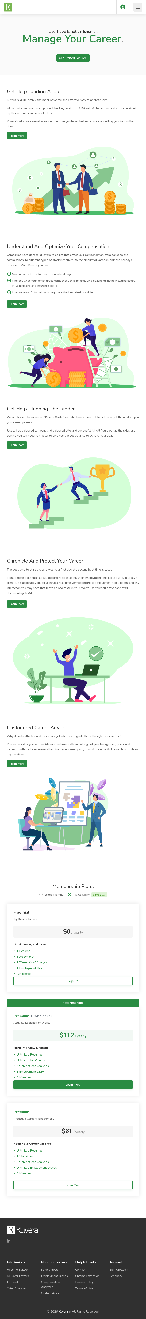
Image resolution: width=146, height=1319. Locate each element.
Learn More (17, 136)
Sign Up (73, 981)
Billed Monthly (54, 895)
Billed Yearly (89, 895)
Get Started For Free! (73, 58)
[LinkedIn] (8, 1241)
